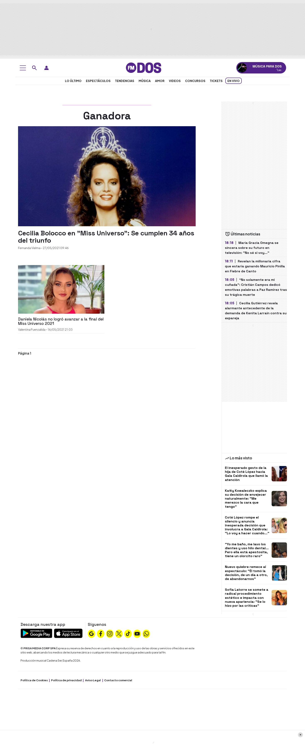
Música (145, 81)
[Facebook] (101, 633)
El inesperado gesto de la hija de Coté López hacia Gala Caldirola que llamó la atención (246, 474)
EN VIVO (233, 81)
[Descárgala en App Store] (68, 633)
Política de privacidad (66, 680)
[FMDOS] (143, 67)
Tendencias (124, 81)
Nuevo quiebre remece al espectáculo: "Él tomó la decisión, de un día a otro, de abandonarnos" (246, 573)
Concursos (195, 81)
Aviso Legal (93, 680)
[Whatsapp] (146, 633)
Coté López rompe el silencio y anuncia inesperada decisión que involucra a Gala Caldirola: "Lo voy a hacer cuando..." (247, 525)
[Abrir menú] (23, 68)
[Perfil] (46, 68)
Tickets (216, 81)
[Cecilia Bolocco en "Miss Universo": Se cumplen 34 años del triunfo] (107, 176)
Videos (175, 81)
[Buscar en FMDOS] (34, 68)
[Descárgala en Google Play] (36, 633)
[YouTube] (137, 633)
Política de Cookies (34, 680)
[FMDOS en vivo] (242, 67)
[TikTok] (128, 633)
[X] (119, 633)
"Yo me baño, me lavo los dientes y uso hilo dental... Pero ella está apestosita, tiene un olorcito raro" (247, 550)
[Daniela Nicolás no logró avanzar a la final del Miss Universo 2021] (61, 289)
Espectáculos (98, 81)
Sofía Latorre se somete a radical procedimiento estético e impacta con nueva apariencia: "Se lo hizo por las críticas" (246, 597)
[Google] (91, 633)
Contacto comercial (118, 680)
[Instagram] (110, 633)
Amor (160, 81)
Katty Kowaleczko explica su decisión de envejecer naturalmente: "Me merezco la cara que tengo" (246, 498)
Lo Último (73, 81)
